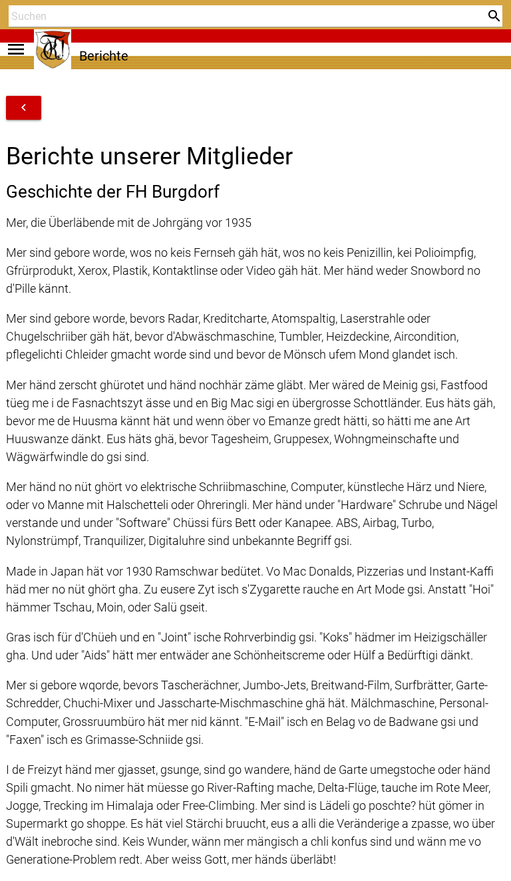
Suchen (23, 41)
